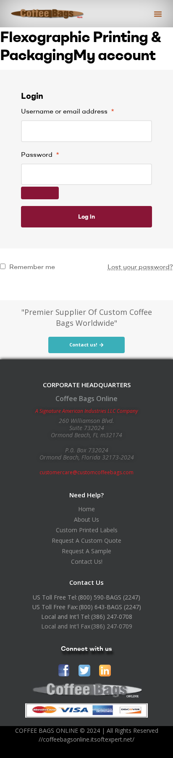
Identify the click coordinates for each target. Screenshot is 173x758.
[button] (158, 14)
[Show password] (40, 193)
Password (40, 154)
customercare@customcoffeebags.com (86, 472)
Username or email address (67, 111)
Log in (86, 216)
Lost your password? (140, 266)
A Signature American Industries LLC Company (86, 411)
